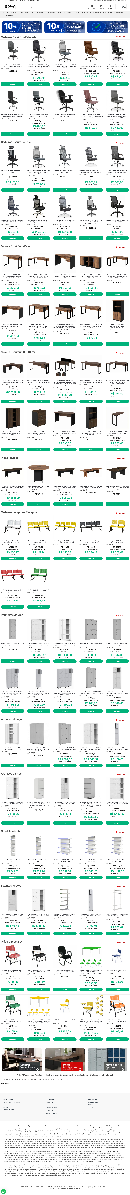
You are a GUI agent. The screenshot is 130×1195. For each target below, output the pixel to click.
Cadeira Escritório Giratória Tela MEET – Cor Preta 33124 (117, 221)
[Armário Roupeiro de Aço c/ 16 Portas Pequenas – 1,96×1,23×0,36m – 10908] (38, 630)
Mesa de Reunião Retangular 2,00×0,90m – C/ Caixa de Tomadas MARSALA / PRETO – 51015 (117, 488)
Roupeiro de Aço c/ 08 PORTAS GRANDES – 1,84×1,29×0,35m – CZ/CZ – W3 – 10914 (91, 644)
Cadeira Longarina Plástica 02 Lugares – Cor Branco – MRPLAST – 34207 (12, 541)
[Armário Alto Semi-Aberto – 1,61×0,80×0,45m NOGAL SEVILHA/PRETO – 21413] (117, 311)
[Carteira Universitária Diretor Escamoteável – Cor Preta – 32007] (65, 956)
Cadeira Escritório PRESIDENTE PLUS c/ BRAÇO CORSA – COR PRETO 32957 (12, 65)
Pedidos (90, 1104)
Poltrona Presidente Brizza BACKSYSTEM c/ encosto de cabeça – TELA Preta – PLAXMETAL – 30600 (91, 222)
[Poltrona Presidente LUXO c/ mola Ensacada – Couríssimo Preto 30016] (117, 51)
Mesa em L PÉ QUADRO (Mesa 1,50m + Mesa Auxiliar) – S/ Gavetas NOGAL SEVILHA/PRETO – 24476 (117, 276)
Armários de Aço (11, 719)
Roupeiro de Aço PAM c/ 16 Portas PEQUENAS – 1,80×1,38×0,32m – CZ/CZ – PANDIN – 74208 (65, 693)
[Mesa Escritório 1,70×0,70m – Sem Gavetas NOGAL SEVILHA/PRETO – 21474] (12, 311)
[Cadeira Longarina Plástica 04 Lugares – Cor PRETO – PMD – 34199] (91, 527)
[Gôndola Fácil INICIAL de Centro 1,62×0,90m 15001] (117, 846)
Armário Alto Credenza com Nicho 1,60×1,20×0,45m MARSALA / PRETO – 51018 (12, 433)
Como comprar (50, 1102)
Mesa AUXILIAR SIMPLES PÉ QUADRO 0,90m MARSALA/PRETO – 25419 (117, 432)
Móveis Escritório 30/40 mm (18, 352)
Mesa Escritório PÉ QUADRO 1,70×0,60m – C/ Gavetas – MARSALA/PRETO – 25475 (38, 381)
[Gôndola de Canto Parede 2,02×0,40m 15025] (12, 846)
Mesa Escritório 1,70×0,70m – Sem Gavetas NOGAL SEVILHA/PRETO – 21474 (12, 325)
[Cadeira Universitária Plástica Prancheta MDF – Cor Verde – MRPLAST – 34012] (12, 1006)
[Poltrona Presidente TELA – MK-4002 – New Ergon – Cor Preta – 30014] (38, 206)
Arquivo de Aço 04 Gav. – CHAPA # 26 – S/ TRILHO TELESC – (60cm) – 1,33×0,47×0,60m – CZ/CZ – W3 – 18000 (38, 803)
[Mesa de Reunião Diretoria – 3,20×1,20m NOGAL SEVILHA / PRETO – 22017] (91, 472)
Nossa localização (8, 1105)
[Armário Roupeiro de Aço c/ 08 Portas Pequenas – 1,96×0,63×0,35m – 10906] (117, 678)
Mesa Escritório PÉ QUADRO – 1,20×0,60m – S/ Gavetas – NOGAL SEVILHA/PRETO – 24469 (12, 276)
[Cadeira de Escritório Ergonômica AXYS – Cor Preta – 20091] (65, 101)
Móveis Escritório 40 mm (16, 246)
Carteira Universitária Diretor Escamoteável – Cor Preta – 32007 (65, 970)
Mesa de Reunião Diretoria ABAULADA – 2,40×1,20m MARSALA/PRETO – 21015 (65, 487)
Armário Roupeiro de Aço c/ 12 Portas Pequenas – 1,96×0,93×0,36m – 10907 (64, 644)
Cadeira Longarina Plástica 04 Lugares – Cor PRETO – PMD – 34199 (91, 541)
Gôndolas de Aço (11, 831)
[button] (121, 6)
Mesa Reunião (10, 457)
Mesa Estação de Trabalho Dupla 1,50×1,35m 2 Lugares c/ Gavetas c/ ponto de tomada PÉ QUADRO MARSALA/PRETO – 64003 (64, 383)
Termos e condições (51, 1107)
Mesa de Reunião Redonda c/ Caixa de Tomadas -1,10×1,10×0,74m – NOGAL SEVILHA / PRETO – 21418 (38, 488)
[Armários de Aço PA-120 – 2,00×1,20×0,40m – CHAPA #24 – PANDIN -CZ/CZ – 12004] (38, 734)
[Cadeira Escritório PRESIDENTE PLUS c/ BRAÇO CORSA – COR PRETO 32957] (12, 51)
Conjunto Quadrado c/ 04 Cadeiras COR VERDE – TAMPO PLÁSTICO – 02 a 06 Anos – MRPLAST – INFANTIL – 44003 (91, 971)
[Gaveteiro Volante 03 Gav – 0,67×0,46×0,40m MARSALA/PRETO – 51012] (38, 418)
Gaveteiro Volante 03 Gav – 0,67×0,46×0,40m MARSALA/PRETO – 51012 (38, 433)
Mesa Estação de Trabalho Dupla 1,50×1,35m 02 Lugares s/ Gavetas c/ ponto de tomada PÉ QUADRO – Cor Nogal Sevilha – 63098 (64, 327)
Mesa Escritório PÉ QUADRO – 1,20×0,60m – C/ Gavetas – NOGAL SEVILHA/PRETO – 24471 (38, 326)
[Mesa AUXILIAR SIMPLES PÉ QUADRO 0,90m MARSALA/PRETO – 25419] (117, 418)
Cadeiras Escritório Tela (16, 142)
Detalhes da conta (93, 1102)
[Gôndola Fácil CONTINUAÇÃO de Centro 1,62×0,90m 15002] (91, 846)
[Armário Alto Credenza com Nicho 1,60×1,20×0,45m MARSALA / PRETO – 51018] (12, 418)
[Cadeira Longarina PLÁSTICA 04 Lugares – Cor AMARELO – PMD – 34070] (65, 527)
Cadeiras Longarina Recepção (19, 512)
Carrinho (109, 8)
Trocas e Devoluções (52, 1113)
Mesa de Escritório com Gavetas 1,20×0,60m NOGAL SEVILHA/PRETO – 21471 (65, 276)
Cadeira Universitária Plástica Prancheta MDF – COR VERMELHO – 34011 (12, 970)
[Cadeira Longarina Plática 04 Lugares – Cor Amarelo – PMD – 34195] (38, 527)
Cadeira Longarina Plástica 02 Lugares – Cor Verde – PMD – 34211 (39, 589)
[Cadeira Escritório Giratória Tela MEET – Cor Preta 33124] (117, 206)
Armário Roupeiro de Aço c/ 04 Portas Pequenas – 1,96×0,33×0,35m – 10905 (117, 748)
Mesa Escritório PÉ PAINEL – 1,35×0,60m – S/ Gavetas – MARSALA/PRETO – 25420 (65, 432)
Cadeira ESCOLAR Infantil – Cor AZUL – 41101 (117, 970)
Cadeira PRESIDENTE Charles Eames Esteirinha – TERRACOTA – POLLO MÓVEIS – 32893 (91, 116)
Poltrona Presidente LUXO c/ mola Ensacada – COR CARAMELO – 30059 (91, 65)
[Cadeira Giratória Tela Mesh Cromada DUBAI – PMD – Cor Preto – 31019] (117, 157)
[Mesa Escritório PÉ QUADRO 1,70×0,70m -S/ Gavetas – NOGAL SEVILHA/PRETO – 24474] (91, 311)
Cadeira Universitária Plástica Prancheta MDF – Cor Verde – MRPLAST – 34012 (12, 1020)
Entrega (48, 1105)
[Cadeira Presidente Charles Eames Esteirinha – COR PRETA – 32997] (38, 101)
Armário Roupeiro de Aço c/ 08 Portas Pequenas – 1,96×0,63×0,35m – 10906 (117, 692)
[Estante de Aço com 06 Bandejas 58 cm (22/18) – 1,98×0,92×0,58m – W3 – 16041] (65, 900)
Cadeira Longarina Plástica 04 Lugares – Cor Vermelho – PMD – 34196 (13, 589)
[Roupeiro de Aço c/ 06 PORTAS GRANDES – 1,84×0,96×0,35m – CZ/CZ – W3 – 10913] (91, 678)
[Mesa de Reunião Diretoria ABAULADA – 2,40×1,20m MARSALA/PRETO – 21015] (65, 472)
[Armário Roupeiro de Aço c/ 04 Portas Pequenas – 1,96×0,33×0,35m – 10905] (117, 734)
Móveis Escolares (12, 941)
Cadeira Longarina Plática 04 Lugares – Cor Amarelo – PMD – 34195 (38, 541)
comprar (39, 84)
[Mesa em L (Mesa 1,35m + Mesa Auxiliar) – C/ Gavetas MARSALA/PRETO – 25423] (12, 367)
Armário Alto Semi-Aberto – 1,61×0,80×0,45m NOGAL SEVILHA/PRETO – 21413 (117, 326)
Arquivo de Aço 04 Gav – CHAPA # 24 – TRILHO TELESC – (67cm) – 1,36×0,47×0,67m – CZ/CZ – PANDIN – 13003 (91, 804)
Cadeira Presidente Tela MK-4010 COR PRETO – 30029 (64, 171)
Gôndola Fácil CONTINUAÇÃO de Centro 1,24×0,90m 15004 (65, 860)
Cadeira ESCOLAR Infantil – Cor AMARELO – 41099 (64, 1020)
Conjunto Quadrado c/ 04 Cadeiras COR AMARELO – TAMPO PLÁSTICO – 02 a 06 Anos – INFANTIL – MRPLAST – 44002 (39, 1021)
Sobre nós (6, 1107)
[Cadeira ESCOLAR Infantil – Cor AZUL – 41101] (117, 956)
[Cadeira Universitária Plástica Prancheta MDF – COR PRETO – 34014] (38, 956)
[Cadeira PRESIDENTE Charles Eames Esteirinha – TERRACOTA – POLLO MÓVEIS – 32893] (91, 101)
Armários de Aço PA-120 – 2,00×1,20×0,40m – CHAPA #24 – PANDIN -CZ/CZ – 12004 (38, 749)
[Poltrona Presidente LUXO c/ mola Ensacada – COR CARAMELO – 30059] (91, 51)
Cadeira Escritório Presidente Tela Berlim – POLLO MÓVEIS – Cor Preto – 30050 (12, 221)
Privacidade (49, 1110)
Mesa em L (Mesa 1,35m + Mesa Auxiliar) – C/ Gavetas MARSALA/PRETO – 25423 (12, 381)
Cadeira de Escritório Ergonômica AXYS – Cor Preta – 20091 (65, 115)
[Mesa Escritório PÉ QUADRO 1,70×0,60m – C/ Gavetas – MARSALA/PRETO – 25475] (38, 367)
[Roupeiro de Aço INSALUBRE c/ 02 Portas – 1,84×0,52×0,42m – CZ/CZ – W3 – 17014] (117, 630)
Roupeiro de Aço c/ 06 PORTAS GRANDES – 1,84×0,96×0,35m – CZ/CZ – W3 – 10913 (91, 692)
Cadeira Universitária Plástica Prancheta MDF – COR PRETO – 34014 (39, 970)
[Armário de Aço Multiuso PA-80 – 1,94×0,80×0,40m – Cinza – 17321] (12, 734)
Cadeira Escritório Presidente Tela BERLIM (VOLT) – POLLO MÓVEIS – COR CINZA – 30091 (64, 66)
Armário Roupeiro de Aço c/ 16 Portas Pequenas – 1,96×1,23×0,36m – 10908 (38, 644)
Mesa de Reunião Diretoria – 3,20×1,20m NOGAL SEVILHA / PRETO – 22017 (91, 487)
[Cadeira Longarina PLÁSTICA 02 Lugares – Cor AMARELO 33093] (117, 527)
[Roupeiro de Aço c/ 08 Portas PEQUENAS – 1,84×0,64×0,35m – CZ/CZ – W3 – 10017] (12, 630)
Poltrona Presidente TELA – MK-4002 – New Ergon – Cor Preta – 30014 (38, 221)
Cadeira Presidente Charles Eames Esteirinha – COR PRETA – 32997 (38, 115)
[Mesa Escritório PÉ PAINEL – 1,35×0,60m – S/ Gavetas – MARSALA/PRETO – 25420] (65, 418)
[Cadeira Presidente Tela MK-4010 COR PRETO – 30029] (65, 157)
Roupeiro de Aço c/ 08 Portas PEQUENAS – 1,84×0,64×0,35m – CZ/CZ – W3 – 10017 (12, 644)
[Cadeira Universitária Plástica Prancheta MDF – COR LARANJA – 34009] (117, 1006)
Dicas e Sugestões (8, 1109)
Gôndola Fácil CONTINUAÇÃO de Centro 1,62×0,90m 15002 (91, 860)
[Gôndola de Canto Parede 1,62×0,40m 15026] (38, 846)
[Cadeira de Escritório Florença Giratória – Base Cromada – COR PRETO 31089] (12, 101)
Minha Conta (91, 8)
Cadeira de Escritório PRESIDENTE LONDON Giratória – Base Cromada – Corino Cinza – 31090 (117, 116)
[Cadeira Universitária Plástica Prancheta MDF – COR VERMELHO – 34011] (12, 956)
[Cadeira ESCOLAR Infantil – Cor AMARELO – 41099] (65, 1006)
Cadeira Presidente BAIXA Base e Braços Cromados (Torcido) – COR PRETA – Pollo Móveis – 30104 (39, 66)
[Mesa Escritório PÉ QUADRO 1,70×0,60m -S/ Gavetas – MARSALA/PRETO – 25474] (91, 367)
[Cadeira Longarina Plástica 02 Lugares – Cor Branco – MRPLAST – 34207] (12, 527)
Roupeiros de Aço (12, 615)
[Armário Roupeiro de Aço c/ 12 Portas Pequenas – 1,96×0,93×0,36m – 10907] (65, 630)
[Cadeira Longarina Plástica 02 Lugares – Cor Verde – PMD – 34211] (38, 575)
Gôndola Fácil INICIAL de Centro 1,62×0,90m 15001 (117, 860)
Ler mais (12, 84)
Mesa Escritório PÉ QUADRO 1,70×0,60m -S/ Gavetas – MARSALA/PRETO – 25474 (91, 381)
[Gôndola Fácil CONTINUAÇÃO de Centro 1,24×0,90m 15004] (65, 846)
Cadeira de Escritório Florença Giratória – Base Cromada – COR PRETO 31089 (12, 115)
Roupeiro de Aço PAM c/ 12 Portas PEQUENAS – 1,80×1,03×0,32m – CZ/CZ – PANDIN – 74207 (12, 693)
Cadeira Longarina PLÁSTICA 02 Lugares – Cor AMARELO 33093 (117, 541)
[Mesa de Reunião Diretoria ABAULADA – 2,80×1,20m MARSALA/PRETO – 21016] (12, 472)
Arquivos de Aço (11, 773)
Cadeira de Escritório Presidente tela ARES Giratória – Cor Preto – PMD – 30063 (91, 171)
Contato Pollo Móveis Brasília (11, 1102)
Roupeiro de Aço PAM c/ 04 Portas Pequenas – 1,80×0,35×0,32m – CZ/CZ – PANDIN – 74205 (39, 693)
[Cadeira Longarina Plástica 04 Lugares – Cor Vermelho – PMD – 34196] (12, 575)
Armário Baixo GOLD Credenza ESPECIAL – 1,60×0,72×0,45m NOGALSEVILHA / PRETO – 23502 (91, 276)
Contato (101, 8)
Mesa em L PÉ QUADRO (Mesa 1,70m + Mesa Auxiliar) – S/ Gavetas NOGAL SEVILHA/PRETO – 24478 (38, 276)
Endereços (91, 1107)
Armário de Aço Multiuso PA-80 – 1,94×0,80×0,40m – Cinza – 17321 (12, 748)
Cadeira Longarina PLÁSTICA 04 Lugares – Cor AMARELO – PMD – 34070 (65, 541)
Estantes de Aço (11, 885)
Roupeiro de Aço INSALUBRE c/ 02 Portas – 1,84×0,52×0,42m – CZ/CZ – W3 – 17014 (117, 644)
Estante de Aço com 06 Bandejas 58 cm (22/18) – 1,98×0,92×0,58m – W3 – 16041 (65, 914)
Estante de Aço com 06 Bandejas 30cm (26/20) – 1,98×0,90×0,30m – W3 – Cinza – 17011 (117, 915)
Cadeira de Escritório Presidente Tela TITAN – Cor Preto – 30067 (65, 221)
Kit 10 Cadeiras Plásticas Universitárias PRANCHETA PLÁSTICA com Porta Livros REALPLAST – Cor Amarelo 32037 (91, 1021)
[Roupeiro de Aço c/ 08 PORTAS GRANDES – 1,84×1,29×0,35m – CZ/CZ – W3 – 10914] (91, 630)
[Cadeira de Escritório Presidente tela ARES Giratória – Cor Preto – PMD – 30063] (91, 157)
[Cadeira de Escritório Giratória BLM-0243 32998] (12, 157)
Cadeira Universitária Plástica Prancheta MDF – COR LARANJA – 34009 (117, 1020)
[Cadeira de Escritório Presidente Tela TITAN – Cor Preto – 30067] (65, 206)
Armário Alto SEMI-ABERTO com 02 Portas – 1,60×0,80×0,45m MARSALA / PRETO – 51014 (91, 433)
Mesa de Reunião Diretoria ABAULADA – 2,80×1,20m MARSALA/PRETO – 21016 (13, 487)
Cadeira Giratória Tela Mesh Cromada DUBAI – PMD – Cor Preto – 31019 (117, 171)
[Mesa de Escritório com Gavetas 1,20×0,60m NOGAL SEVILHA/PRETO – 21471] (65, 261)
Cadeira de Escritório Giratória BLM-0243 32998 (12, 171)
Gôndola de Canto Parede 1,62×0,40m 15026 (38, 860)
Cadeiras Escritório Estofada (18, 37)
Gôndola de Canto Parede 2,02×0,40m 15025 (12, 860)
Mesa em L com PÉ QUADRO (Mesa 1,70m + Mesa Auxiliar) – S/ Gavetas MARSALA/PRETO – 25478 (117, 382)
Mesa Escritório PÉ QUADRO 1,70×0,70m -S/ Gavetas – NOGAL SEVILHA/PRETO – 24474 (91, 326)
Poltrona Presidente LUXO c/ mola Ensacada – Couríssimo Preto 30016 (117, 65)
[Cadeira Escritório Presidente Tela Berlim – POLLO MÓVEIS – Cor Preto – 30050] (12, 206)
